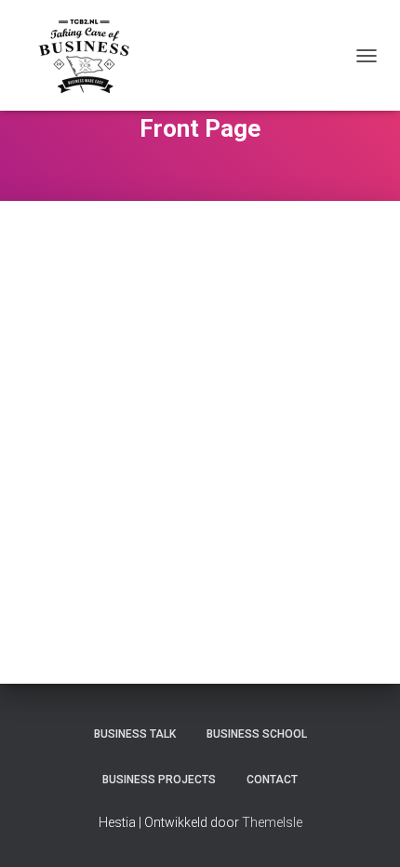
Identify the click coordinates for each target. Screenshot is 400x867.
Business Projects (159, 779)
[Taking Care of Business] (90, 55)
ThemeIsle (272, 822)
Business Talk (135, 733)
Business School (257, 733)
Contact (272, 779)
